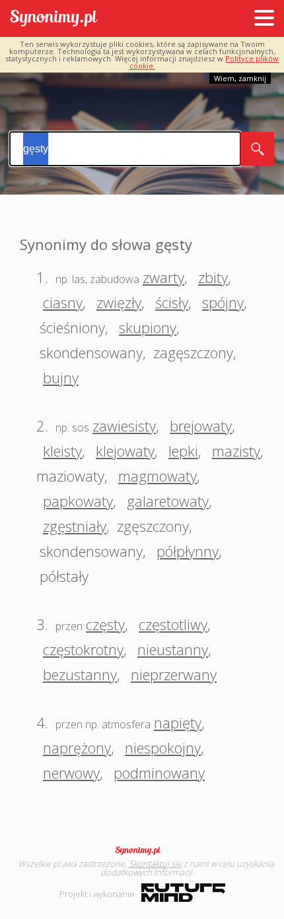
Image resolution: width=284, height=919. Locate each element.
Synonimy (142, 850)
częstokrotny (83, 649)
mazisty (236, 450)
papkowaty (78, 501)
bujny (61, 377)
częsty (105, 624)
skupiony (147, 327)
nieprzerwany (174, 674)
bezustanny (80, 674)
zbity (213, 277)
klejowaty (125, 450)
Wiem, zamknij (240, 78)
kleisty (62, 450)
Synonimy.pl (54, 19)
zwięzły (118, 302)
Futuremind (183, 892)
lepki (183, 450)
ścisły (171, 302)
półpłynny (188, 551)
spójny (223, 302)
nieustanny (172, 649)
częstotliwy (173, 624)
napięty (177, 722)
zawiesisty (124, 425)
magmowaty (157, 476)
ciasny (63, 302)
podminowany (159, 772)
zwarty (163, 277)
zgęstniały (74, 526)
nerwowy (71, 772)
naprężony (77, 747)
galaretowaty (168, 501)
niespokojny (163, 747)
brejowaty (201, 425)
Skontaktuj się (155, 864)
